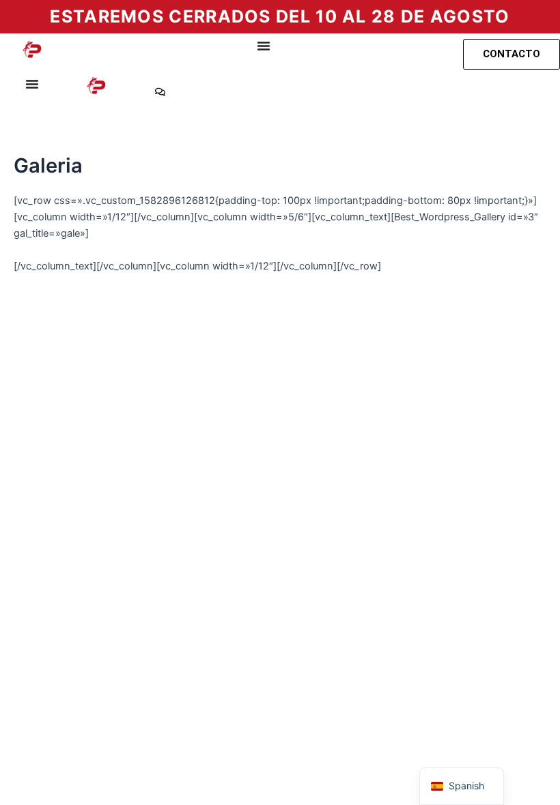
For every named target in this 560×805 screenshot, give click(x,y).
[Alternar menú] (263, 46)
